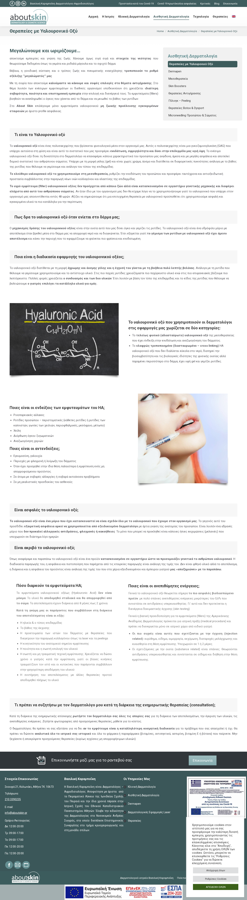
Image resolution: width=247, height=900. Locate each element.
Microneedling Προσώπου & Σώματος (192, 115)
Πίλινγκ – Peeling (179, 100)
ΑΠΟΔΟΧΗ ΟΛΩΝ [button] (216, 887)
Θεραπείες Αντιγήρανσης (184, 93)
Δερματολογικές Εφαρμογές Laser (149, 812)
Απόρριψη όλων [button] (215, 870)
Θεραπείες (134, 820)
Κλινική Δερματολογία (142, 786)
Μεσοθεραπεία (178, 78)
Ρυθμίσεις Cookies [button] (215, 878)
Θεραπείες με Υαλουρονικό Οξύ (191, 64)
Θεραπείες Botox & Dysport (186, 108)
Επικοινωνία (202, 760)
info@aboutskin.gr (16, 812)
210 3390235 (13, 799)
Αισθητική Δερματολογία (143, 795)
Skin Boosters (177, 86)
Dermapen (174, 71)
